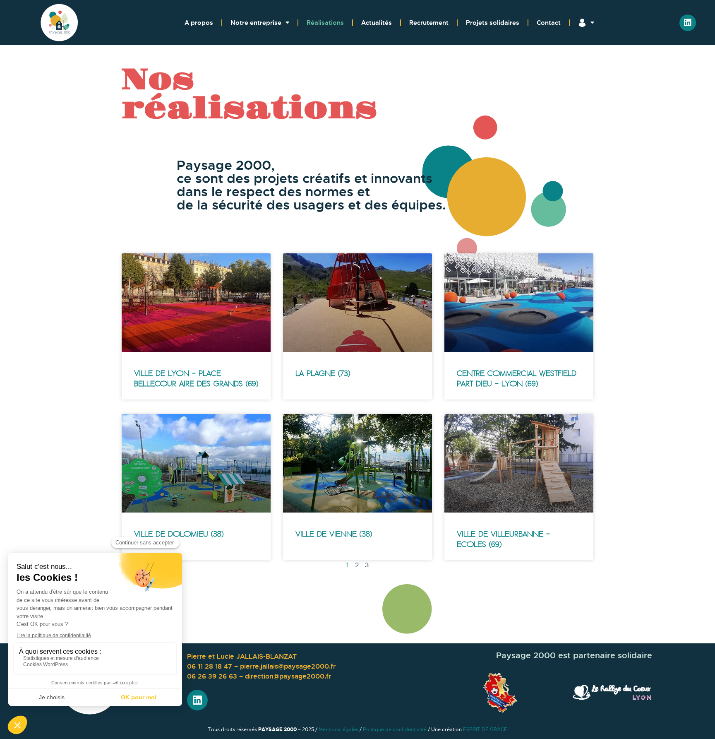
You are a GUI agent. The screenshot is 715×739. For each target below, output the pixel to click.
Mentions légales (338, 729)
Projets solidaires (492, 23)
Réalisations (325, 23)
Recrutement (429, 23)
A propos (199, 23)
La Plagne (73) (322, 373)
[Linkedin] (687, 22)
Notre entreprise (255, 23)
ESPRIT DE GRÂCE (485, 729)
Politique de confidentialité (395, 729)
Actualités (376, 23)
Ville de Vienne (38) (333, 534)
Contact (549, 23)
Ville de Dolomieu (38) (178, 534)
